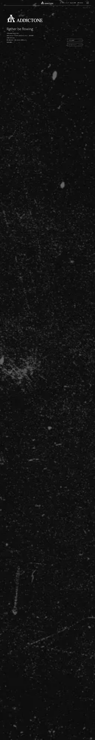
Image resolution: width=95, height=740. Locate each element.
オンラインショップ (64, 2)
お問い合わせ (80, 2)
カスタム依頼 (73, 2)
